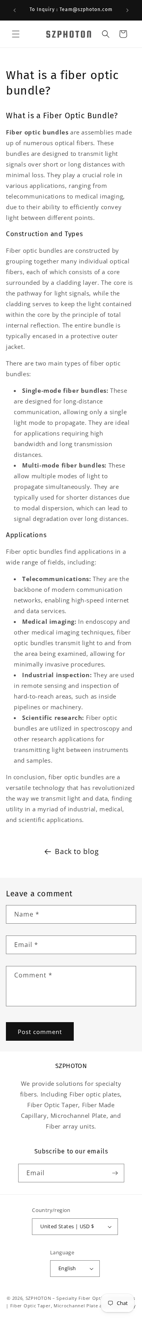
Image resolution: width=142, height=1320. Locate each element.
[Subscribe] (115, 1173)
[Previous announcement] (14, 10)
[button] (15, 34)
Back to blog (77, 851)
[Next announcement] (127, 10)
